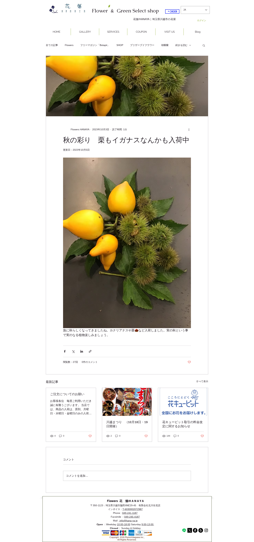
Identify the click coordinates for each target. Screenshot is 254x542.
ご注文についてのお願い (67, 394)
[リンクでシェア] (90, 351)
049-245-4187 (132, 516)
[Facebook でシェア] (64, 351)
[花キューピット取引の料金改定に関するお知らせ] (183, 402)
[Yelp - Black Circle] (200, 530)
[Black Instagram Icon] (206, 530)
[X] (189, 530)
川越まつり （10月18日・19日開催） (127, 424)
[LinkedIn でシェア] (81, 351)
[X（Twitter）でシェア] (73, 351)
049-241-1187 (130, 513)
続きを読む (181, 45)
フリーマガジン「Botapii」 (95, 45)
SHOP (119, 45)
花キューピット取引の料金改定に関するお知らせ (182, 424)
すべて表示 (202, 381)
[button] (203, 45)
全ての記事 (52, 45)
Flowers (69, 45)
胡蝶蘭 (164, 45)
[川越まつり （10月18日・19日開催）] (127, 402)
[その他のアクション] (189, 129)
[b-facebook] (195, 530)
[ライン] (184, 530)
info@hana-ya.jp (128, 520)
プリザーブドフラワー (142, 45)
